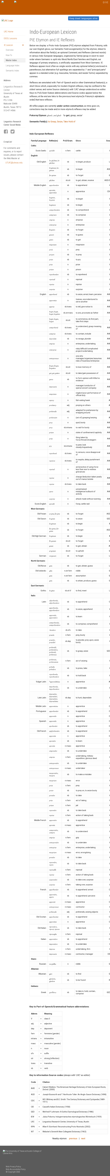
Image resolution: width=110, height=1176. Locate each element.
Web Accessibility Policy (15, 1169)
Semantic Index (12, 70)
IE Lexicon (8, 45)
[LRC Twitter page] (14, 131)
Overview (9, 50)
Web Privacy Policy (13, 1166)
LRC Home (8, 31)
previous (73, 1138)
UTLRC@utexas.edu (14, 162)
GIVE (105, 2)
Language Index (12, 65)
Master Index (11, 60)
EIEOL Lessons (10, 38)
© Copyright (11, 1172)
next (83, 1138)
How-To (9, 55)
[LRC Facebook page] (7, 131)
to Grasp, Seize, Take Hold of (61, 121)
